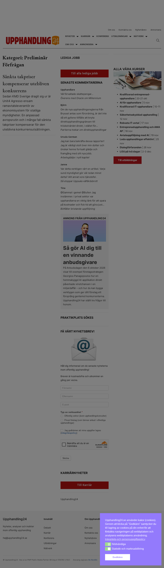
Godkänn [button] (118, 557)
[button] (143, 557)
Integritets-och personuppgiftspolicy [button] (125, 539)
